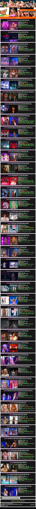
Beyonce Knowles (23, 203)
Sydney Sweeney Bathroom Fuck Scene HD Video (20, 163)
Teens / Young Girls (24, 133)
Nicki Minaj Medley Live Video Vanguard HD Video (20, 20)
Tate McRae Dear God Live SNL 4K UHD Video (20, 319)
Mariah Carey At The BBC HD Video (20, 247)
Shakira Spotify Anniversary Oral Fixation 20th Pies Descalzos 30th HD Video (20, 92)
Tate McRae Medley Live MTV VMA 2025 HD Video (20, 211)
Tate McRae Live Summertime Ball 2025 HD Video (20, 295)
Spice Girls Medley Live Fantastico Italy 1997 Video (20, 474)
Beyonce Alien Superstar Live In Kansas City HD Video (20, 199)
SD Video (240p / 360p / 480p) (27, 335)
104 (9, 497)
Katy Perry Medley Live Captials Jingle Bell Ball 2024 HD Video (20, 103)
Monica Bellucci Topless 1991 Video (20, 462)
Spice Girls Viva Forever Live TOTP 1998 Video (20, 331)
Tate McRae (22, 215)
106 (12, 497)
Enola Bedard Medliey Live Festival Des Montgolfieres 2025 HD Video (20, 127)
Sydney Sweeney (22, 72)
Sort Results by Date (25, 11)
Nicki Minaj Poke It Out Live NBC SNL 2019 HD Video (20, 115)
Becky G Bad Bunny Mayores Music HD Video (20, 32)
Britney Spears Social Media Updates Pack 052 (20, 223)
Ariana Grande (22, 84)
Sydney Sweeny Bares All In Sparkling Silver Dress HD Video (20, 68)
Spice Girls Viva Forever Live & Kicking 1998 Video (20, 426)
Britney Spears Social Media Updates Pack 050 (20, 450)
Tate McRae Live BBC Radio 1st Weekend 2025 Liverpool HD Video (20, 438)
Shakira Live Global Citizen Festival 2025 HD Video (20, 235)
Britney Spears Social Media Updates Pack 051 (20, 307)
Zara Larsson (22, 155)
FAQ (3, 505)
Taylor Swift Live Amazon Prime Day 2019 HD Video (20, 56)
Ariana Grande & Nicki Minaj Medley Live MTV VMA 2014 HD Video (20, 80)
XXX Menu (18, 17)
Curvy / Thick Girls (28, 25)
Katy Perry (22, 107)
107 (14, 497)
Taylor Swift (22, 60)
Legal (5, 505)
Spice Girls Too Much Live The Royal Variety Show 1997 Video (20, 486)
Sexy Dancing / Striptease (29, 49)
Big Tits (24, 25)
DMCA (7, 505)
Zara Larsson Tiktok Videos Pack (20, 402)
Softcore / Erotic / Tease (21, 73)
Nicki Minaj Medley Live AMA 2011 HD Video (20, 44)
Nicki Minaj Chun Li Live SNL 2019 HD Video (20, 175)
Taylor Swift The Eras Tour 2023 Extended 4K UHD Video (20, 259)
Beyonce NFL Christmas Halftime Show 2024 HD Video (20, 283)
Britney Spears (31, 227)
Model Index (26, 24)
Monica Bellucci (22, 466)
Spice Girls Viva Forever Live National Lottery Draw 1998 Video (20, 378)
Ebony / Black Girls (31, 49)
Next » (19, 497)
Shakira (21, 96)
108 (16, 497)
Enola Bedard (22, 131)
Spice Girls (22, 335)
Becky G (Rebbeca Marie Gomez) (25, 36)
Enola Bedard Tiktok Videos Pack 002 (20, 414)
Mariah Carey (22, 251)
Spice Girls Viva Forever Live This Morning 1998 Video (20, 366)
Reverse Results (33, 11)
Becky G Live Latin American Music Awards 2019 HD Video (20, 139)
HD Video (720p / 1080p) (25, 26)
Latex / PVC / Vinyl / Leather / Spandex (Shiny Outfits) (26, 37)
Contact (2, 505)
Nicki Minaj (22, 24)
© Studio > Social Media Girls (24, 227)
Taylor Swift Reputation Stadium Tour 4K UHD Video (20, 271)
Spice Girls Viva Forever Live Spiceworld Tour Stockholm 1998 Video (20, 390)
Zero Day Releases (27, 226)
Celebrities (22, 23)
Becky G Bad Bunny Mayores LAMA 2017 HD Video (20, 187)
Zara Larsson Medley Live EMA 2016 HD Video (20, 151)
